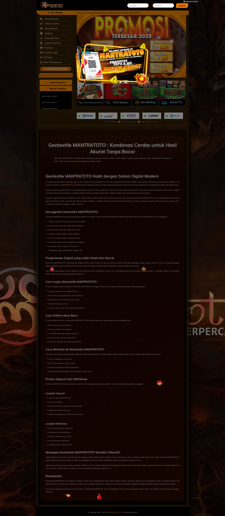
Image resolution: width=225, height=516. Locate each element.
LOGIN (182, 5)
